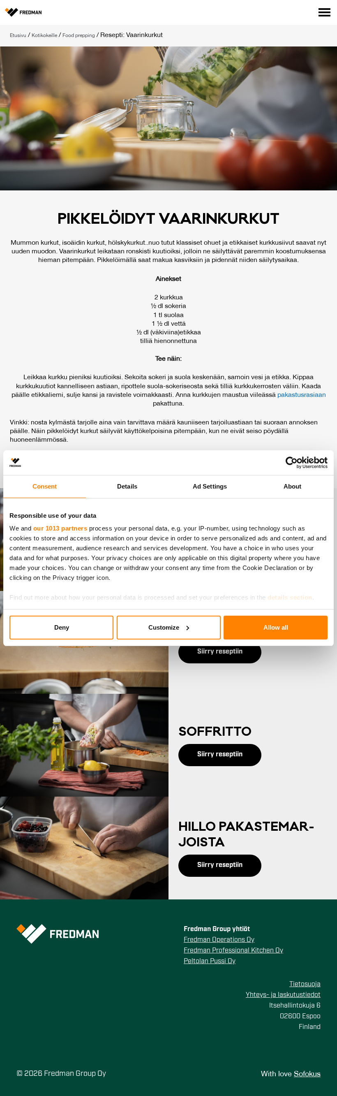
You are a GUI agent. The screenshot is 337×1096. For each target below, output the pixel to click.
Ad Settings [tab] (210, 486)
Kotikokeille (44, 35)
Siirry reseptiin (219, 652)
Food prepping (78, 35)
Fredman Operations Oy (219, 940)
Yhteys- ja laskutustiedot (283, 995)
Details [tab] (127, 486)
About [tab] (293, 486)
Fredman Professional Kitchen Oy (233, 951)
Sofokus (307, 1074)
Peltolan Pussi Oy (209, 961)
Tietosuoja (305, 984)
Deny (61, 627)
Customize (163, 627)
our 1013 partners (60, 528)
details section (290, 597)
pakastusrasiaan (301, 395)
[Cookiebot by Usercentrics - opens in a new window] (292, 462)
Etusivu (18, 35)
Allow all (275, 627)
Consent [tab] (44, 486)
